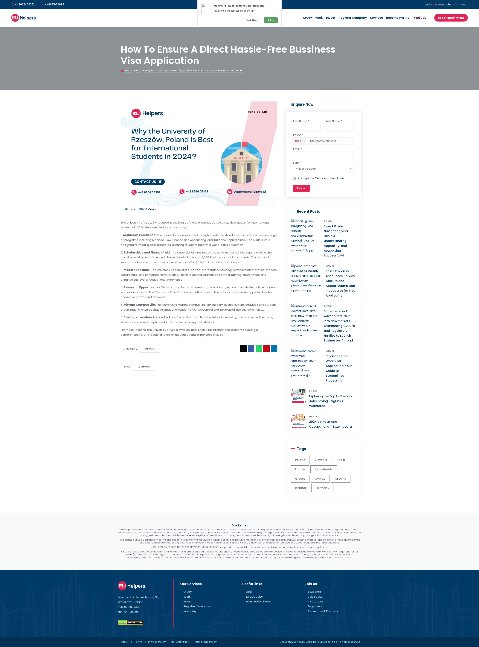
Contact (460, 4)
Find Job (420, 18)
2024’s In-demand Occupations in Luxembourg (330, 424)
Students (314, 592)
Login (428, 4)
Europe (300, 469)
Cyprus (320, 479)
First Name (301, 121)
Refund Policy (180, 642)
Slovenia (321, 460)
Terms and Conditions (329, 178)
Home (128, 70)
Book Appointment (451, 18)
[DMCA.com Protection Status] (130, 622)
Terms (138, 642)
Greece (300, 479)
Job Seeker (316, 597)
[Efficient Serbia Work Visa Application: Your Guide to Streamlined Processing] (308, 363)
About (125, 642)
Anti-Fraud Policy (206, 642)
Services (376, 18)
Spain (341, 460)
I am (297, 163)
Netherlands (324, 469)
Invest (330, 18)
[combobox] (299, 141)
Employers (315, 606)
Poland (300, 460)
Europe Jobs (443, 4)
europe (149, 348)
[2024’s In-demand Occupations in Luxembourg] (300, 421)
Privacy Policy (157, 642)
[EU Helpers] (23, 17)
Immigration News (258, 601)
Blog (138, 70)
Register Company (353, 18)
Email (297, 149)
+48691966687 (54, 4)
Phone (298, 135)
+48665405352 (25, 4)
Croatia (340, 479)
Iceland (300, 488)
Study (307, 18)
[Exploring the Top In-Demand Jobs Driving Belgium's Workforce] (300, 396)
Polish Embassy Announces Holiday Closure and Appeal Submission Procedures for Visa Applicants (340, 283)
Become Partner (398, 18)
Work (319, 18)
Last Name (334, 121)
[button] (243, 348)
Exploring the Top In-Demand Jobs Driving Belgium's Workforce (331, 401)
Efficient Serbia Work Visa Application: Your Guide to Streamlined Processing (339, 368)
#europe (144, 366)
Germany (322, 488)
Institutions (316, 601)
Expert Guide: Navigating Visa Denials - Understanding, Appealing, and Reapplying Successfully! (336, 241)
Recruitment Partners (323, 611)
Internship (190, 611)
